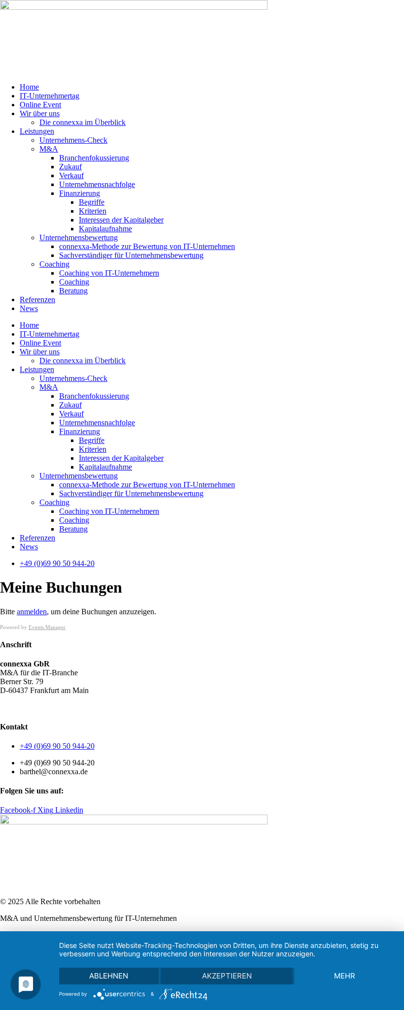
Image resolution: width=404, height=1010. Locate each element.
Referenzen (37, 299)
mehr (344, 975)
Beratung (73, 290)
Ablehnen (108, 975)
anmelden (32, 611)
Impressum (113, 707)
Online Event (40, 104)
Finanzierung (79, 193)
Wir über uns (40, 113)
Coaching (54, 264)
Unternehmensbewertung (78, 237)
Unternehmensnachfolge (97, 184)
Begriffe (91, 202)
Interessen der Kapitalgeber (121, 220)
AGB (8, 707)
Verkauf (71, 175)
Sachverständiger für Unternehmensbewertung (131, 255)
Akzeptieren (227, 975)
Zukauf (70, 166)
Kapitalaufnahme (105, 228)
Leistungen (37, 131)
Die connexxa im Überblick (82, 122)
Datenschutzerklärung (57, 707)
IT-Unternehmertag (49, 96)
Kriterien (92, 211)
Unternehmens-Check (73, 140)
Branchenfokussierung (94, 158)
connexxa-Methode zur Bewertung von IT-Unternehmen (147, 246)
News (29, 308)
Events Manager (47, 627)
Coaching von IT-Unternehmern (109, 273)
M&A (48, 149)
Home (29, 87)
